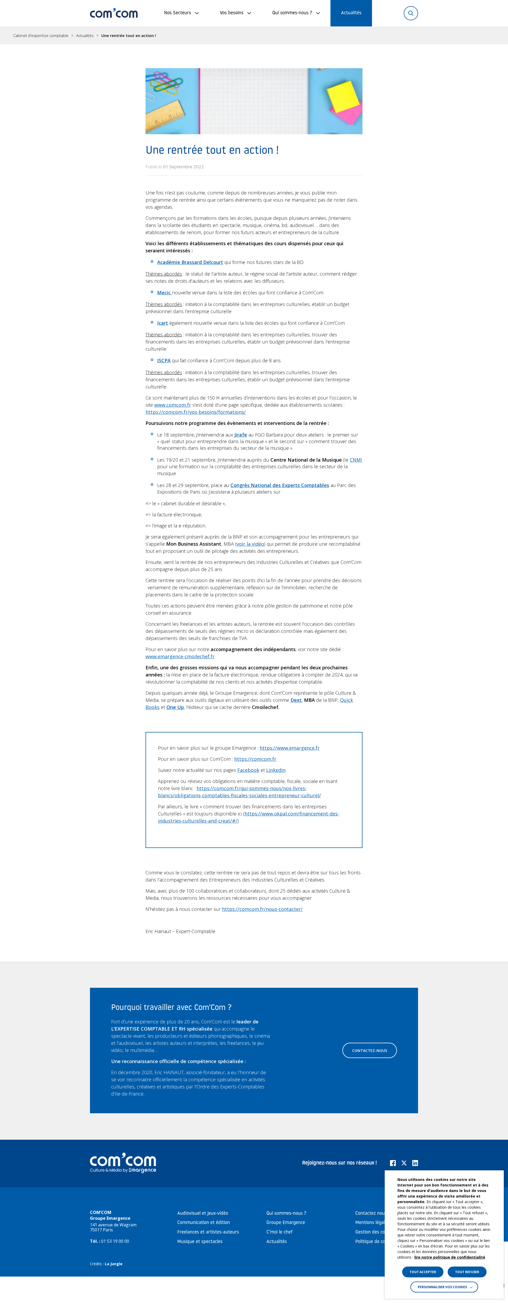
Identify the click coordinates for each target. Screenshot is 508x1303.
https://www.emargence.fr (290, 748)
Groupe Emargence (285, 1223)
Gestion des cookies (375, 1232)
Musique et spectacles (200, 1242)
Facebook (248, 770)
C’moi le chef (279, 1232)
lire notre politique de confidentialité (449, 1257)
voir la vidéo (250, 544)
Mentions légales (372, 1223)
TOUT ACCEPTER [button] (423, 1272)
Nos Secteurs (177, 13)
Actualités (351, 13)
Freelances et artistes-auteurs (208, 1232)
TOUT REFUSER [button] (467, 1272)
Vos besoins (231, 13)
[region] (254, 35)
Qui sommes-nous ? (292, 13)
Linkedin (275, 770)
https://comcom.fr (255, 759)
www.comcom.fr (172, 405)
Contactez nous (371, 1213)
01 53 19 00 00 (115, 1241)
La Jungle (114, 1263)
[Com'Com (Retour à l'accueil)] (114, 13)
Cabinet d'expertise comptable (41, 35)
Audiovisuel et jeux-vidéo (202, 1213)
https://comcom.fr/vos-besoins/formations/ (196, 412)
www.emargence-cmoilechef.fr (180, 656)
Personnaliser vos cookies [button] (442, 1287)
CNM (355, 460)
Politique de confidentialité (382, 1242)
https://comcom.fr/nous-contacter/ (262, 909)
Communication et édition (203, 1223)
